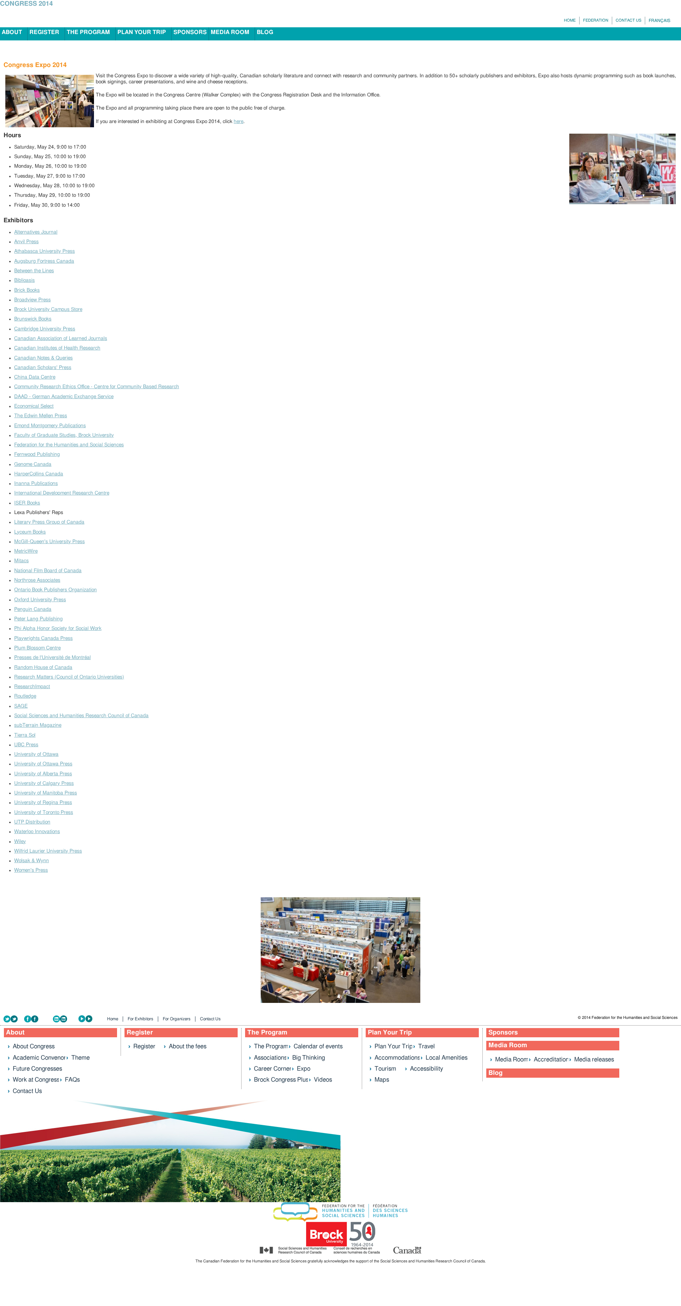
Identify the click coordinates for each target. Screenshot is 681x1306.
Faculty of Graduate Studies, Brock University (64, 435)
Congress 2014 (26, 4)
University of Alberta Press (43, 773)
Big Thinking (308, 1058)
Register (44, 32)
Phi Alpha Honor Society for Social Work (57, 628)
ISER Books (27, 503)
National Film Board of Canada (48, 570)
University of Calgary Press (44, 783)
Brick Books (27, 290)
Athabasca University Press (44, 251)
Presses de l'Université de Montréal (52, 657)
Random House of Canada (43, 667)
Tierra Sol (24, 735)
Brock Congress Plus (281, 1080)
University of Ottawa (36, 754)
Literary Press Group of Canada (49, 522)
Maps (382, 1080)
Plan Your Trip (141, 32)
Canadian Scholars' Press (42, 367)
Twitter (14, 1019)
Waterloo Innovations (37, 831)
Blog (265, 32)
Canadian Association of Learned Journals (60, 338)
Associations (270, 1058)
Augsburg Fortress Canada (44, 261)
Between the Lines (34, 270)
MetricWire (26, 551)
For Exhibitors (140, 1019)
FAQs (72, 1080)
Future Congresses (37, 1069)
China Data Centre (34, 377)
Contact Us (628, 20)
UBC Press (26, 744)
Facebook (38, 1019)
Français (659, 20)
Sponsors (190, 32)
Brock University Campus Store (48, 309)
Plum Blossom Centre (37, 648)
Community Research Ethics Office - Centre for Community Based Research (96, 386)
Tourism (385, 1069)
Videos (323, 1080)
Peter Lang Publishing (38, 618)
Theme (80, 1058)
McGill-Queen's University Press (49, 541)
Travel (426, 1046)
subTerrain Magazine (37, 725)
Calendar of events (318, 1046)
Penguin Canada (32, 609)
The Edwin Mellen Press (40, 415)
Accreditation (551, 1059)
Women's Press (31, 870)
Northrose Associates (37, 580)
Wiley (20, 841)
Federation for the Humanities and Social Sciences (69, 444)
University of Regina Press (43, 802)
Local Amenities (446, 1058)
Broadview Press (32, 299)
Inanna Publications (36, 483)
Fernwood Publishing (37, 454)
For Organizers (176, 1019)
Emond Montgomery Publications (50, 425)
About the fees (187, 1046)
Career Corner (273, 1069)
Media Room (230, 32)
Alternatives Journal (35, 232)
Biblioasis (24, 280)
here (238, 121)
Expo (303, 1069)
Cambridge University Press (44, 328)
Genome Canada (32, 464)
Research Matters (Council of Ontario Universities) (69, 677)
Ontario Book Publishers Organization (55, 589)
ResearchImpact (32, 686)
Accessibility (426, 1069)
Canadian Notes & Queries (43, 358)
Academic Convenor (39, 1058)
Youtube (90, 1019)
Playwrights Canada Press (43, 638)
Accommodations (397, 1058)
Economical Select (34, 406)
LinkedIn (65, 1019)
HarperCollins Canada (38, 473)
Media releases (594, 1059)
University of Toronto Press (43, 812)
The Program (88, 32)
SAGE (21, 706)
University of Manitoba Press (45, 793)
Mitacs (21, 560)
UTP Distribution (32, 822)
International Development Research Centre (61, 493)
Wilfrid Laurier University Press (48, 851)
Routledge (25, 696)
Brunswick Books (32, 319)
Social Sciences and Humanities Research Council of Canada (81, 715)
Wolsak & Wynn (31, 860)
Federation (595, 20)
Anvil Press (26, 241)
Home (570, 20)
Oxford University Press (40, 599)
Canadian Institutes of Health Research (57, 348)
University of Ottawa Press (43, 763)
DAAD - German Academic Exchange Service (64, 396)
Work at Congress (36, 1080)
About (12, 32)
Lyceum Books (30, 532)
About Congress (34, 1046)
